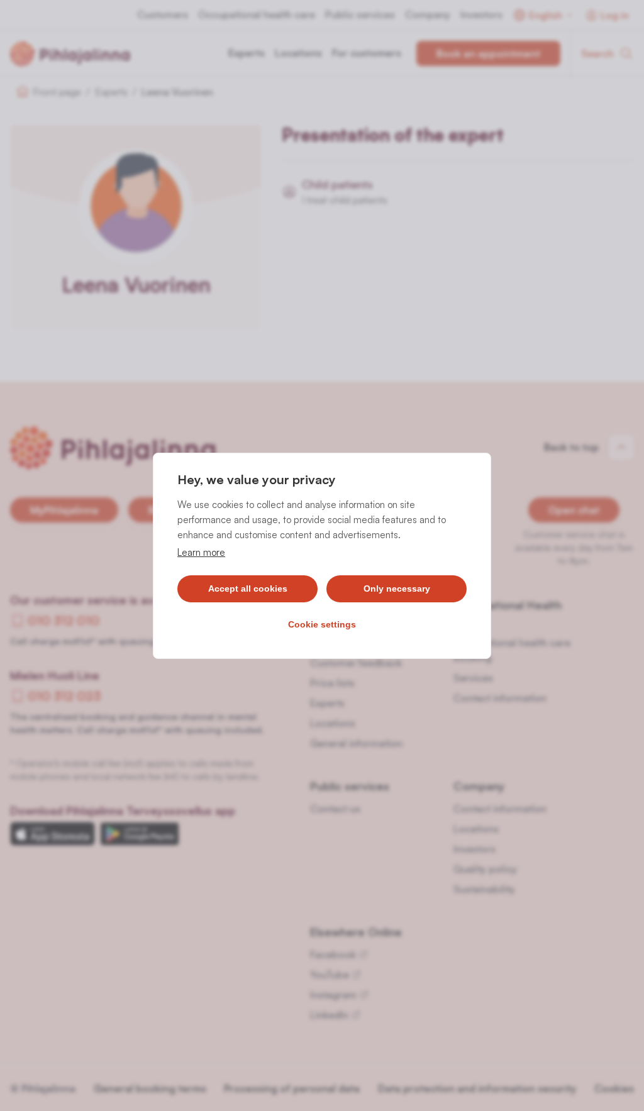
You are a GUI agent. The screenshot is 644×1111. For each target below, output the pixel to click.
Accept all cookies (247, 588)
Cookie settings (322, 624)
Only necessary (397, 588)
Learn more (201, 552)
